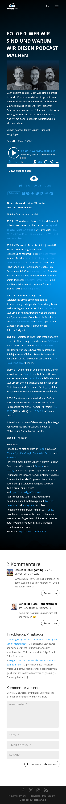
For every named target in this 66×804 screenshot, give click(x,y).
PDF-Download (15, 262)
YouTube (11, 457)
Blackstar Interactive (36, 279)
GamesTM (27, 321)
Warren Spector (38, 234)
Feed (42, 448)
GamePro (28, 374)
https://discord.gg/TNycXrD (25, 492)
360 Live (15, 321)
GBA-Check (35, 378)
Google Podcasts (33, 453)
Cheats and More (45, 345)
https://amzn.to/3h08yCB (32, 531)
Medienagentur (31, 288)
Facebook (12, 505)
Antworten (50, 593)
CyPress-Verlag (47, 253)
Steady (10, 470)
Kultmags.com (37, 271)
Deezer (49, 453)
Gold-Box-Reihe (19, 234)
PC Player (53, 341)
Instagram (28, 505)
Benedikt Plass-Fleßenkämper (38, 604)
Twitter (49, 500)
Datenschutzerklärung (33, 799)
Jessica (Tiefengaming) (30, 570)
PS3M (41, 321)
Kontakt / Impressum (42, 795)
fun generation (47, 258)
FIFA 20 (39, 411)
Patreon (39, 466)
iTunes (10, 453)
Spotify (19, 453)
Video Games (49, 308)
